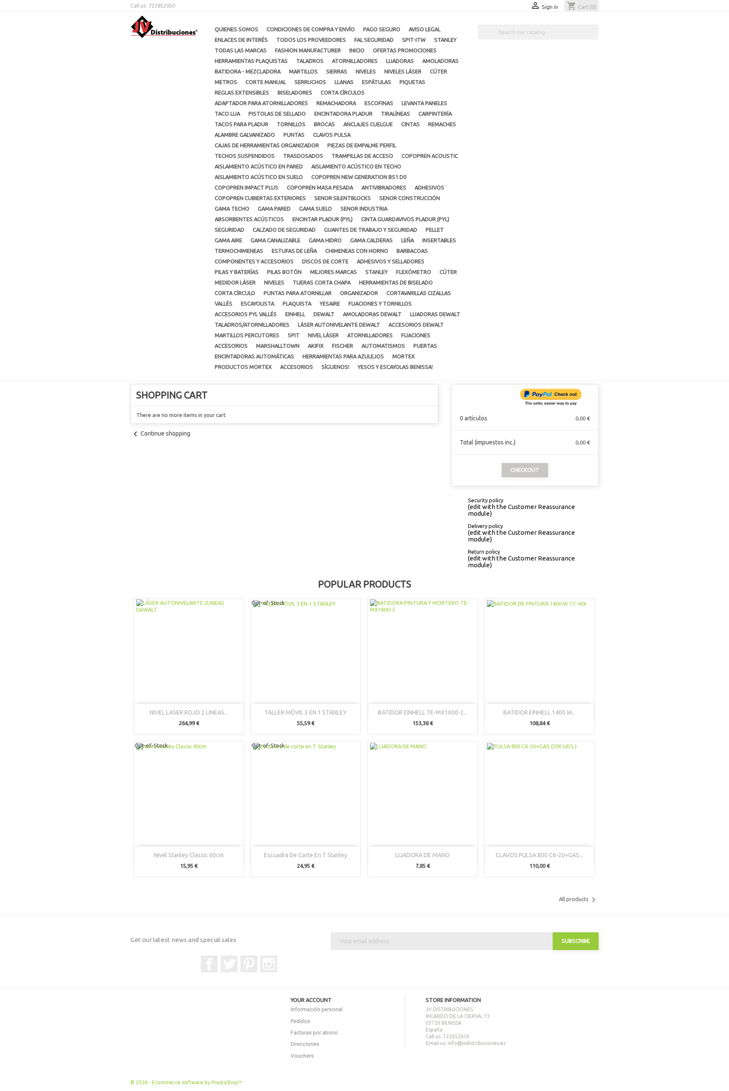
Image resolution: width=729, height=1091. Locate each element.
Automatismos (383, 346)
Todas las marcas (241, 50)
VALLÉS (223, 303)
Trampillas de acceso (362, 156)
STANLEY (445, 40)
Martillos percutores (247, 335)
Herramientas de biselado (396, 282)
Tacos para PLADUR (241, 124)
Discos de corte (325, 261)
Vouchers (302, 1056)
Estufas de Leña (294, 251)
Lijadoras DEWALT (435, 314)
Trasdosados (303, 156)
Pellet (435, 230)
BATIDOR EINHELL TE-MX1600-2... (422, 712)
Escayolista (257, 303)
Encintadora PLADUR (343, 113)
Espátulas (376, 82)
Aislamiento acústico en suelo (259, 177)
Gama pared (274, 208)
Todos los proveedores (311, 40)
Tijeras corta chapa (322, 282)
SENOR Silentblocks (342, 198)
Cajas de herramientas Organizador (267, 145)
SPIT (294, 335)
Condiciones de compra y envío (311, 29)
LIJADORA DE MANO (422, 855)
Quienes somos (236, 29)
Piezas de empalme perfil (361, 145)
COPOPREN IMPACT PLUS (246, 187)
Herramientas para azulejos (343, 356)
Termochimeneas (239, 251)
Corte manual (266, 82)
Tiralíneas (395, 113)
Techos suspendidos (245, 156)
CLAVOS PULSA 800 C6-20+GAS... (539, 855)
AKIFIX (316, 346)
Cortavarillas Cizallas (418, 293)
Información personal (317, 1009)
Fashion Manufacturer (308, 50)
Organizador (359, 293)
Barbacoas (412, 251)
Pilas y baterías (237, 272)
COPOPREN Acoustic (430, 156)
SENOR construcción (409, 198)
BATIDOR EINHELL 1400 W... (539, 712)
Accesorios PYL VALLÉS (246, 314)
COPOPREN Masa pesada (320, 187)
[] (595, 37)
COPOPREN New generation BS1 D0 (358, 177)
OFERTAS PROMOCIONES (405, 50)
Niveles (366, 71)
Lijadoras (400, 61)
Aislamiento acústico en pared (259, 166)
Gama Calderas (371, 240)
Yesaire (330, 303)
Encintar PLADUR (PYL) (322, 219)
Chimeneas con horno (356, 251)
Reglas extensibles (242, 92)
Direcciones (305, 1044)
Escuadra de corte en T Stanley (305, 855)
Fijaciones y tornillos (380, 303)
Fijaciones (415, 335)
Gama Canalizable (275, 240)
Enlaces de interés (241, 40)
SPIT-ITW (414, 40)
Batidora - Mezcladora (248, 71)
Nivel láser (323, 335)
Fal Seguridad (374, 40)
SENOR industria (363, 208)
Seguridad (229, 230)
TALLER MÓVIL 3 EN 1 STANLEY (306, 712)
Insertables (439, 240)
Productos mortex (243, 367)
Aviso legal (424, 29)
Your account (311, 1000)
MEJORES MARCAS (333, 272)
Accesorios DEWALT (416, 325)
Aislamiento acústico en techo (356, 166)
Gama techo (232, 208)
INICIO (356, 50)
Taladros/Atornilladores (252, 325)
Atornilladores (355, 61)
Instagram (268, 964)
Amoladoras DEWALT (372, 314)
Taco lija (227, 113)
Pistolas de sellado (277, 113)
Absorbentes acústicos (249, 219)
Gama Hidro (325, 240)
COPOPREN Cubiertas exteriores (260, 198)
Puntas (294, 135)
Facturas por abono (314, 1032)
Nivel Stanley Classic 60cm (189, 855)
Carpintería (435, 113)
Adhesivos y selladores (390, 261)
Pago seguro (381, 29)
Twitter (229, 964)
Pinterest (248, 964)
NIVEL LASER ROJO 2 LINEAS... (189, 712)
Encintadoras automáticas (254, 356)
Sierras (336, 71)
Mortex (403, 356)
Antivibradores (384, 187)
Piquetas (412, 82)
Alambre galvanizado (245, 135)
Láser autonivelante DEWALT (339, 325)
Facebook (209, 964)
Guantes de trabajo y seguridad (370, 230)
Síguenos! (335, 367)
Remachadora (336, 103)
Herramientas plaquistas (251, 61)
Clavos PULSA (332, 135)
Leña (407, 240)
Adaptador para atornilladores (261, 103)
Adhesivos (429, 187)
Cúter (438, 71)
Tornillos (291, 124)
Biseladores (295, 92)
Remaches (442, 124)
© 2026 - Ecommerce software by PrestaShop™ (186, 1082)
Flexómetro (413, 272)
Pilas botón (284, 272)
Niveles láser (402, 71)
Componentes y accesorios (254, 261)
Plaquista (297, 303)
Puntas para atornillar (298, 293)
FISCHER (342, 346)
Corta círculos (342, 92)
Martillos (303, 71)
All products (579, 900)
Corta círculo (235, 293)
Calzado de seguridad (284, 230)
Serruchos (310, 82)
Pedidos (300, 1021)
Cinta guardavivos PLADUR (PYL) (405, 219)
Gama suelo (315, 208)
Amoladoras (440, 61)
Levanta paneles (424, 103)
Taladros (310, 61)
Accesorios (231, 346)
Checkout (524, 470)
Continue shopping (160, 433)
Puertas (425, 346)
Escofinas (378, 103)
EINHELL (295, 314)
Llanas (344, 82)
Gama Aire (228, 240)
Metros (226, 82)
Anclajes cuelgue (368, 124)
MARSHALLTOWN (278, 346)
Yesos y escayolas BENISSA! (395, 367)
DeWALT (324, 314)
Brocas (324, 124)
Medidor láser (235, 282)
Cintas (410, 124)
